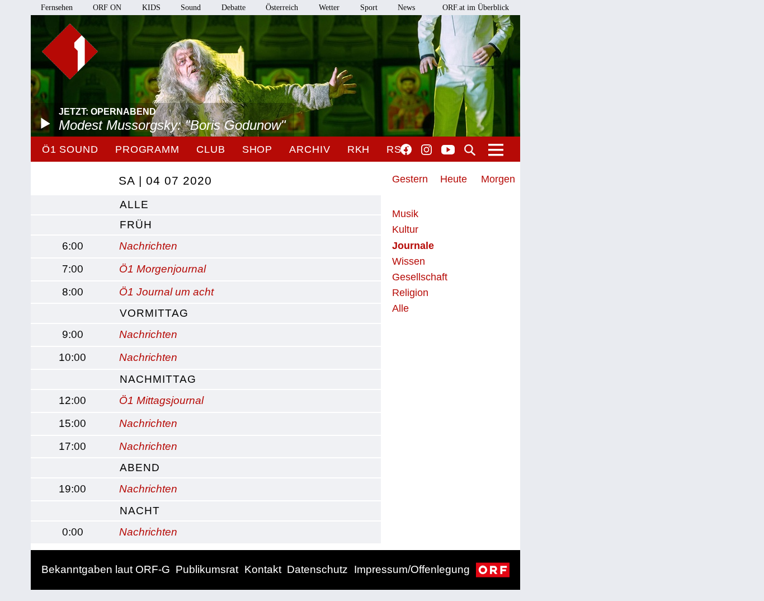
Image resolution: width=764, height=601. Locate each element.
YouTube (448, 150)
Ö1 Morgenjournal (162, 269)
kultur (405, 229)
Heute (453, 179)
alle (134, 204)
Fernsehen (57, 7)
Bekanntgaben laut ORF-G (105, 569)
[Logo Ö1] (70, 51)
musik (405, 213)
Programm (147, 149)
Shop (257, 149)
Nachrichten (148, 246)
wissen (408, 261)
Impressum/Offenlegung (412, 569)
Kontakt (262, 569)
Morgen (498, 179)
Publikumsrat (207, 569)
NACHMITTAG (158, 379)
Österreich (282, 7)
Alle (400, 308)
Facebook (406, 149)
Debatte (233, 7)
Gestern (410, 179)
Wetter (329, 7)
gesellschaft (419, 277)
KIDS (151, 7)
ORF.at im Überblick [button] (475, 7)
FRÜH (136, 225)
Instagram (426, 150)
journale (413, 245)
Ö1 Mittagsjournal (161, 400)
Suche (469, 150)
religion (410, 292)
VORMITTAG (154, 313)
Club (210, 149)
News (406, 7)
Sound (191, 7)
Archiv (309, 149)
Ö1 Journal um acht (166, 292)
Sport (369, 7)
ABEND (140, 467)
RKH (358, 149)
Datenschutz (317, 569)
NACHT (140, 511)
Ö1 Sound (70, 149)
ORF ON (107, 7)
